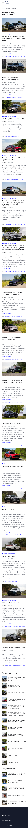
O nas (3, 810)
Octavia (6, 316)
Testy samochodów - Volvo (13, 97)
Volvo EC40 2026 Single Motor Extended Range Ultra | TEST (12, 381)
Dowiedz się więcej (6, 53)
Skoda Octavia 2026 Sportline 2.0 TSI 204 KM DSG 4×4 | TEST (13, 294)
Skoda (9, 316)
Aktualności (4, 34)
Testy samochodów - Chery (14, 445)
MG (7, 136)
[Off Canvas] (3, 2)
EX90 (6, 97)
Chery (6, 445)
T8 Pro (7, 534)
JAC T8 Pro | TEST (8, 509)
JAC (5, 534)
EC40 (6, 402)
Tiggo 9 (21, 445)
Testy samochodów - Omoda (19, 665)
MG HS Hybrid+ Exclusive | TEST (13, 119)
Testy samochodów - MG (13, 136)
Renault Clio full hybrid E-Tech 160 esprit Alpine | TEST (13, 159)
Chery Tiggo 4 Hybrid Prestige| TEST (12, 467)
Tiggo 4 (21, 488)
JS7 (7, 581)
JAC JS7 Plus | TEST (8, 556)
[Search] (25, 2)
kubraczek (4, 43)
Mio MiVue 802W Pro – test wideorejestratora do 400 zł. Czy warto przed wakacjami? (16, 795)
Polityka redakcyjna (6, 820)
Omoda (6, 665)
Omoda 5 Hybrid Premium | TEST (13, 648)
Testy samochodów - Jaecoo (19, 626)
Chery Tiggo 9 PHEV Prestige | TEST (14, 423)
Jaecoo (6, 626)
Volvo (20, 97)
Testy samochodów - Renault (18, 56)
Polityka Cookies (6, 815)
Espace (6, 56)
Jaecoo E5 (10, 626)
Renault (10, 56)
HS (5, 136)
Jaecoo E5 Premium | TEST (11, 603)
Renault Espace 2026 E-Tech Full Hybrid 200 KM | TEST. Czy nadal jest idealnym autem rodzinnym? (13, 248)
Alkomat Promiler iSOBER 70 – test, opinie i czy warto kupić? (17, 781)
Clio (5, 179)
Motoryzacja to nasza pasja (13, 2)
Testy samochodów (12, 34)
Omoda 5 (10, 665)
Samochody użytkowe (12, 506)
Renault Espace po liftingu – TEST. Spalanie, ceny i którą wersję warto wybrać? (14, 38)
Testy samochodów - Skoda (17, 316)
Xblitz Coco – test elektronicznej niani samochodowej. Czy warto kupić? (16, 788)
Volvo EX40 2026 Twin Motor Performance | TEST (11, 338)
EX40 (6, 359)
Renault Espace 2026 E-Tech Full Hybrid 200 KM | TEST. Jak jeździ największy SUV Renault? (13, 203)
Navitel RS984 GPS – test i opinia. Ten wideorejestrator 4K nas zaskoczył (16, 774)
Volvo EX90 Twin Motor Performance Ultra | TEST (11, 79)
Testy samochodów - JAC (15, 534)
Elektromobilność (11, 335)
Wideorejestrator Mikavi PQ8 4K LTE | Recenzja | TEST (17, 802)
